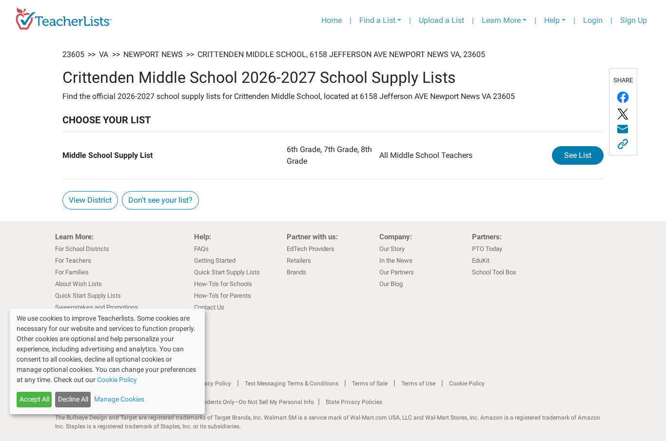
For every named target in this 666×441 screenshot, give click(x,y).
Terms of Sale (370, 383)
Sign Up (633, 20)
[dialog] (107, 361)
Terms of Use (418, 383)
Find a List (377, 20)
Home (331, 20)
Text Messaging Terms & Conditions (291, 383)
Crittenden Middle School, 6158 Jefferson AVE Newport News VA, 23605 (341, 54)
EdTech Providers (310, 248)
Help (552, 20)
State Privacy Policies (354, 402)
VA (103, 54)
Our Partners (396, 272)
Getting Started (214, 260)
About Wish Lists (78, 284)
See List (584, 155)
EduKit (481, 260)
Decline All (73, 399)
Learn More (501, 20)
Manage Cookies (119, 399)
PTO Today (487, 248)
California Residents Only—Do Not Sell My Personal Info (241, 402)
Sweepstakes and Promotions (96, 307)
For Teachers (73, 260)
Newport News (153, 54)
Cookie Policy (467, 383)
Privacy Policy (212, 383)
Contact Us (209, 307)
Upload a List (441, 20)
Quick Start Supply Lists (88, 295)
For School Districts (82, 248)
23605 (73, 54)
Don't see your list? (160, 200)
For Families (72, 272)
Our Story (392, 248)
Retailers (299, 260)
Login (593, 20)
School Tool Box (494, 272)
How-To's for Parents (222, 295)
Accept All (34, 399)
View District (90, 200)
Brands (296, 272)
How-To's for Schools (223, 284)
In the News (395, 260)
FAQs (201, 248)
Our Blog (391, 284)
